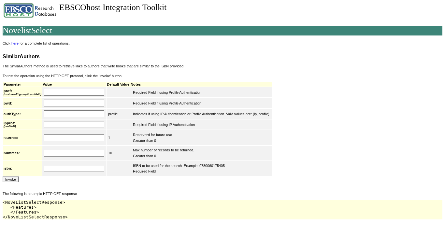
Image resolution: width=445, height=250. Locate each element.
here (15, 43)
